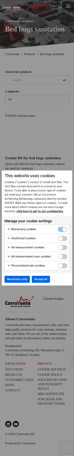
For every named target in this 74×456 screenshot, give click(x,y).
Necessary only (17, 279)
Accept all (40, 279)
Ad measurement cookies (27, 247)
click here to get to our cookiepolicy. (40, 211)
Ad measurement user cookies (31, 256)
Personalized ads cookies (28, 265)
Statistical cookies (23, 238)
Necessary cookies (23, 229)
